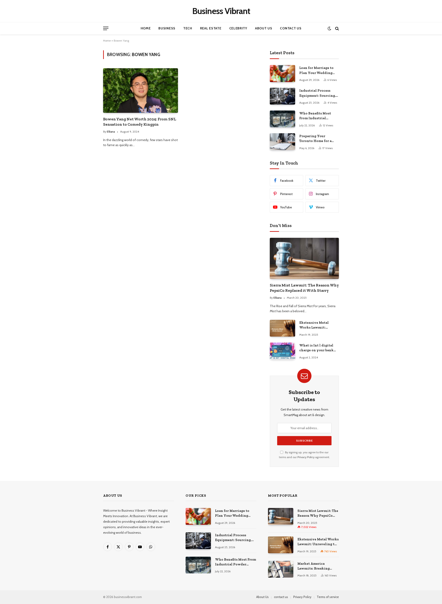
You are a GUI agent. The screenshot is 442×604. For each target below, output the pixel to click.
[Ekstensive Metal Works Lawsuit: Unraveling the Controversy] (282, 328)
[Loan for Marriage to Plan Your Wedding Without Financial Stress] (282, 73)
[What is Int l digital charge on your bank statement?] (282, 351)
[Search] (336, 28)
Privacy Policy (305, 457)
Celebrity (238, 28)
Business (166, 28)
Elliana (111, 131)
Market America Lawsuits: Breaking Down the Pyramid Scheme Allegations (314, 566)
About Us (263, 28)
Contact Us (290, 28)
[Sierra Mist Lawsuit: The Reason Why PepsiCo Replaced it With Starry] (304, 258)
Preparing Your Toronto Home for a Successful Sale (315, 139)
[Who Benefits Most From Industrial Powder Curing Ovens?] (282, 119)
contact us (281, 597)
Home (146, 28)
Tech (187, 28)
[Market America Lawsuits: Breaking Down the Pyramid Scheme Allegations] (280, 569)
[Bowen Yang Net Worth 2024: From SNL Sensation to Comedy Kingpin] (140, 90)
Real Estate (210, 28)
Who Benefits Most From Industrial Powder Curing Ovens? (318, 116)
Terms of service (328, 597)
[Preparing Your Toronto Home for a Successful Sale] (282, 141)
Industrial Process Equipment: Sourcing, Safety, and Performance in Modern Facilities (317, 93)
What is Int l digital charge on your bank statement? (316, 348)
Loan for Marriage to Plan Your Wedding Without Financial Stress (316, 70)
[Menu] (105, 28)
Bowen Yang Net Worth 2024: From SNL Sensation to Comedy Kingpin (139, 122)
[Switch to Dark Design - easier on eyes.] (329, 28)
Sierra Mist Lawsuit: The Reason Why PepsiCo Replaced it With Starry (304, 288)
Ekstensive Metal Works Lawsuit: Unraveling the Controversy (314, 325)
